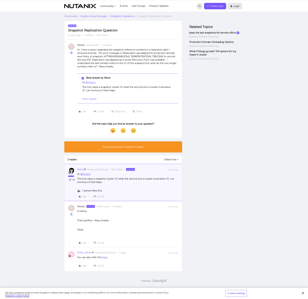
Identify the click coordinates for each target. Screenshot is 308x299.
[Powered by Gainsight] (154, 281)
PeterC (81, 45)
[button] (215, 6)
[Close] (302, 293)
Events (124, 5)
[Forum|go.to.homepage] (80, 6)
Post (104, 257)
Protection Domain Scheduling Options (211, 42)
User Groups (138, 5)
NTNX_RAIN (84, 252)
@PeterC (90, 82)
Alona (80, 169)
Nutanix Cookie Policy (17, 295)
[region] (154, 293)
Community (70, 16)
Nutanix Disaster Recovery (204, 36)
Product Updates (158, 5)
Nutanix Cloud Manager (94, 16)
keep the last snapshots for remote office (212, 32)
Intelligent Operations (122, 16)
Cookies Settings (236, 293)
